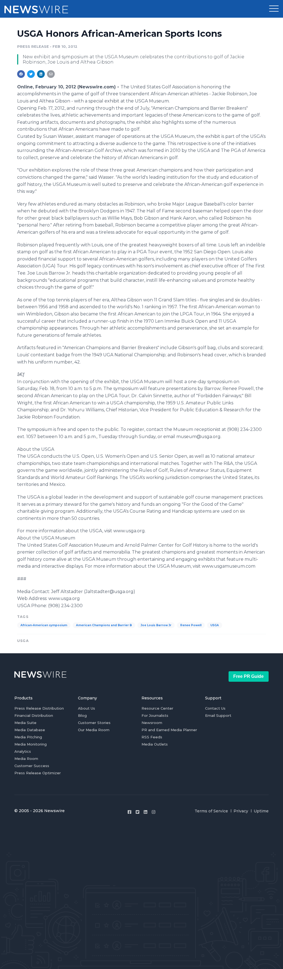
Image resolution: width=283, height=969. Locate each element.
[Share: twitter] (31, 74)
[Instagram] (153, 812)
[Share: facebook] (21, 74)
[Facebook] (129, 812)
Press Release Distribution (39, 708)
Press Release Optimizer (37, 773)
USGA (214, 625)
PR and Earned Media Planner (169, 730)
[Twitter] (137, 812)
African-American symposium (43, 625)
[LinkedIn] (145, 812)
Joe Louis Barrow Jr (156, 625)
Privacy (241, 811)
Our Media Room (93, 730)
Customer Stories (94, 722)
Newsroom (152, 722)
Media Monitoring (30, 744)
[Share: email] (51, 74)
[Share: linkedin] (41, 74)
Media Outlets (155, 744)
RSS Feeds (152, 737)
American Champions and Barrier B (104, 625)
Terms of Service (211, 811)
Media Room (26, 758)
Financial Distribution (33, 715)
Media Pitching (28, 737)
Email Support (218, 715)
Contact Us (215, 708)
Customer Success (31, 765)
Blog (82, 715)
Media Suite (25, 722)
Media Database (29, 730)
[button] (274, 8)
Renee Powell (190, 625)
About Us (86, 708)
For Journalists (155, 715)
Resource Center (157, 708)
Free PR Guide (248, 676)
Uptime (261, 811)
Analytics (22, 751)
